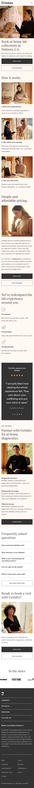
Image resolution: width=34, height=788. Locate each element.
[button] (31, 3)
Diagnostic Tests (6, 772)
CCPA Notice (22, 768)
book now (17, 61)
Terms (20, 760)
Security (20, 764)
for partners (17, 68)
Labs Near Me (6, 768)
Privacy (3, 776)
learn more (17, 522)
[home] (7, 3)
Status (20, 772)
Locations (4, 764)
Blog (2, 760)
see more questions (17, 583)
